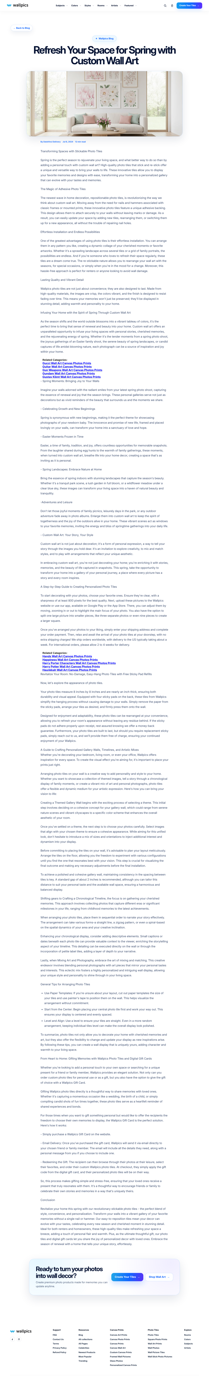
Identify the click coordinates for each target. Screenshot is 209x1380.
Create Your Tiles (127, 1277)
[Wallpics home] (17, 5)
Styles (88, 5)
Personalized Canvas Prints (123, 1365)
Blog (80, 1335)
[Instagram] (19, 1339)
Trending (82, 1361)
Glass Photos (116, 1361)
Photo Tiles (153, 1335)
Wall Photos (153, 1348)
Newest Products (86, 1352)
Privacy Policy (60, 1348)
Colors (74, 5)
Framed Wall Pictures (120, 1356)
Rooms (101, 5)
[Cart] (172, 5)
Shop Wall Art (159, 1277)
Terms (56, 1344)
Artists (114, 5)
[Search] (165, 5)
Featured (129, 5)
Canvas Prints (117, 1344)
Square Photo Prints (157, 1339)
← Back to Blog (21, 28)
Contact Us (58, 1339)
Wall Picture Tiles (156, 1352)
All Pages (83, 1344)
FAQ (55, 1335)
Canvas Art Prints (118, 1335)
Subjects (60, 5)
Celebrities (83, 1348)
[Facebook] (12, 1339)
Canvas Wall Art (118, 1348)
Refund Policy (59, 1352)
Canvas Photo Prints (120, 1339)
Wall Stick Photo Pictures (160, 1356)
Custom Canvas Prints (121, 1352)
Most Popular (84, 1356)
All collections (85, 1339)
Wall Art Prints (155, 1344)
